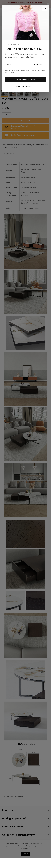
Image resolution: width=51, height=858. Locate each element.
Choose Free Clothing (25, 80)
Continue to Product (25, 86)
